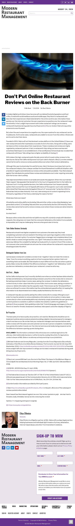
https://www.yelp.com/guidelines (19, 405)
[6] (21, 204)
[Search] (71, 13)
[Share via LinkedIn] (3, 119)
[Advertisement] (37, 35)
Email (38, 466)
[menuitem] (4, 2)
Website (23, 417)
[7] (61, 290)
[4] (59, 159)
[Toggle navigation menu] (71, 522)
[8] (13, 304)
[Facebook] (62, 2)
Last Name (60, 456)
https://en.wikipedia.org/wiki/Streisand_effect (27, 388)
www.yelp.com (13, 355)
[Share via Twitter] (3, 123)
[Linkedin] (68, 2)
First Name (40, 456)
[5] (68, 189)
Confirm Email (61, 466)
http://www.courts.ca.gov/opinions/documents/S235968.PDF (27, 370)
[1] (45, 126)
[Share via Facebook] (3, 115)
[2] (65, 141)
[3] (57, 153)
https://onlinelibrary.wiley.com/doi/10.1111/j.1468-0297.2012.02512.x (42, 346)
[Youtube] (72, 2)
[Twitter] (65, 2)
